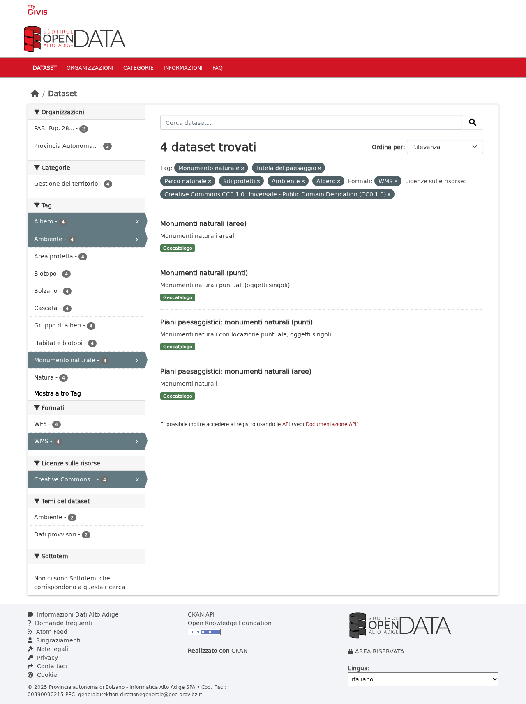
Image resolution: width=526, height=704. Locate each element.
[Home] (35, 93)
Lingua (358, 668)
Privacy (46, 657)
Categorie (138, 67)
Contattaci (51, 666)
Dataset (45, 67)
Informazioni (183, 67)
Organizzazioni (90, 67)
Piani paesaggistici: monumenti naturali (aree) (235, 371)
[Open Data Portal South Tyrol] (74, 38)
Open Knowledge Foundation (230, 623)
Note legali (51, 648)
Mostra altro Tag (57, 393)
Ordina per (387, 147)
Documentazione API (331, 424)
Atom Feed (51, 631)
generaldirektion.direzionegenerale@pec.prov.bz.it (140, 694)
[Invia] (472, 122)
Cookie (46, 674)
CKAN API (201, 614)
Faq (217, 67)
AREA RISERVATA (379, 651)
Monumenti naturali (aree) (203, 223)
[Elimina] (242, 168)
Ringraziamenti (58, 640)
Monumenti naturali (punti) (204, 272)
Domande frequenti (62, 623)
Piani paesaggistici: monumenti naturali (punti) (236, 322)
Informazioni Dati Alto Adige (77, 614)
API (286, 424)
